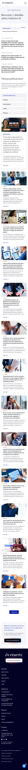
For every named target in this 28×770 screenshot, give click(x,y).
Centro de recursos (6, 713)
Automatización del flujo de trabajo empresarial (7, 704)
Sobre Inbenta (4, 672)
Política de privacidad (6, 753)
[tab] (11, 28)
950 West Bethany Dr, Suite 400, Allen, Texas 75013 (7, 735)
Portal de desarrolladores (7, 722)
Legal (2, 684)
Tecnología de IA (5, 692)
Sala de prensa (5, 678)
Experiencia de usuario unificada (6, 695)
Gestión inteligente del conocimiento (6, 699)
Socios (3, 719)
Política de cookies (6, 756)
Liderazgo (3, 675)
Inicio (8, 10)
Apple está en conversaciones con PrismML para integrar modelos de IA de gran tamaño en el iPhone (12, 57)
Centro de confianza (6, 761)
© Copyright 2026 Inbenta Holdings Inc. (11, 750)
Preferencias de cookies (7, 758)
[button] (25, 3)
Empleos (3, 681)
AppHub (3, 716)
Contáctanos (4, 730)
